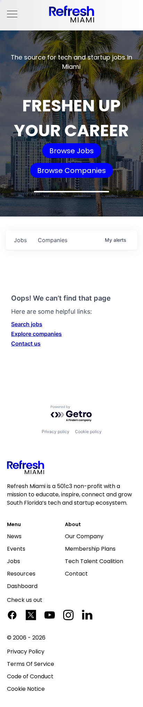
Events (16, 549)
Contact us (26, 343)
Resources (21, 574)
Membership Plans (90, 549)
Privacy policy (55, 431)
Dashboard (22, 586)
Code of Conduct (30, 676)
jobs (20, 240)
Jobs (13, 561)
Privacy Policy (25, 651)
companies (52, 240)
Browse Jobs (71, 151)
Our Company (84, 536)
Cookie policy (88, 431)
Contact (76, 574)
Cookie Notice (26, 689)
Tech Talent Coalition (94, 561)
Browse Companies (71, 170)
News (14, 536)
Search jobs (26, 324)
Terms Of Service (30, 664)
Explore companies (36, 333)
